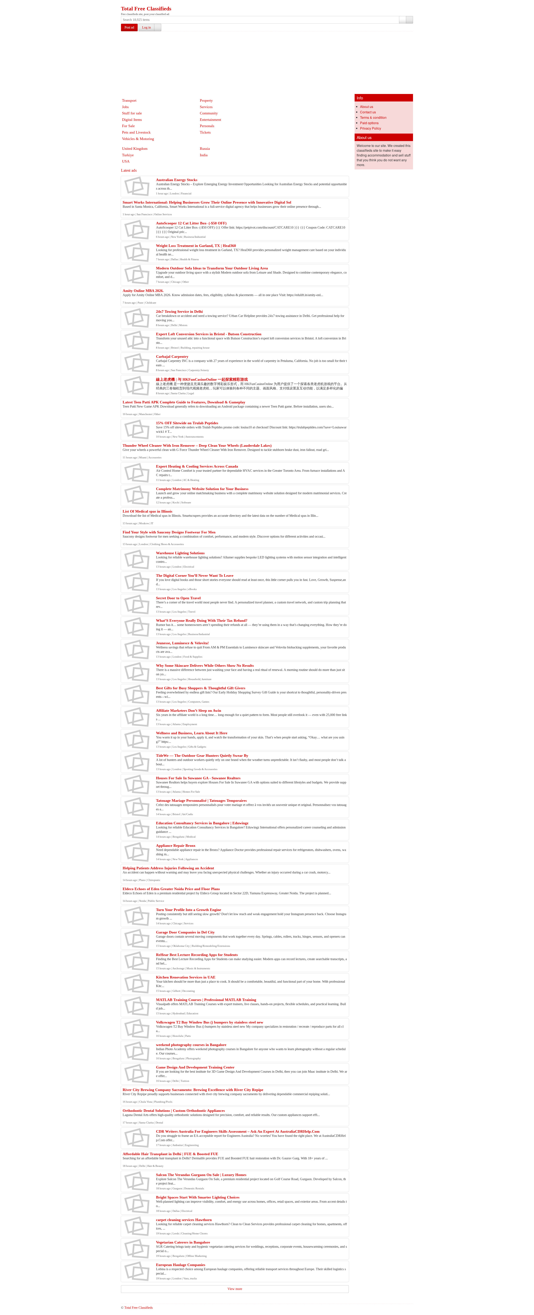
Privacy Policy (370, 128)
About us (366, 106)
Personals (207, 126)
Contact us (368, 112)
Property (206, 100)
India (204, 155)
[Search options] (402, 20)
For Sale (128, 126)
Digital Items (132, 120)
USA (126, 161)
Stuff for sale (132, 113)
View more (235, 1289)
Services (206, 107)
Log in (146, 27)
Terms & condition (373, 117)
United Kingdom (134, 148)
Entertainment (210, 120)
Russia (205, 148)
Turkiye (128, 155)
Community (209, 113)
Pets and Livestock (136, 132)
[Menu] (124, 4)
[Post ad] (132, 4)
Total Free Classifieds (146, 9)
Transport (129, 100)
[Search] (409, 20)
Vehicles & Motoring (138, 139)
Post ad (129, 27)
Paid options (369, 122)
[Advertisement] (267, 63)
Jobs (125, 107)
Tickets (205, 132)
